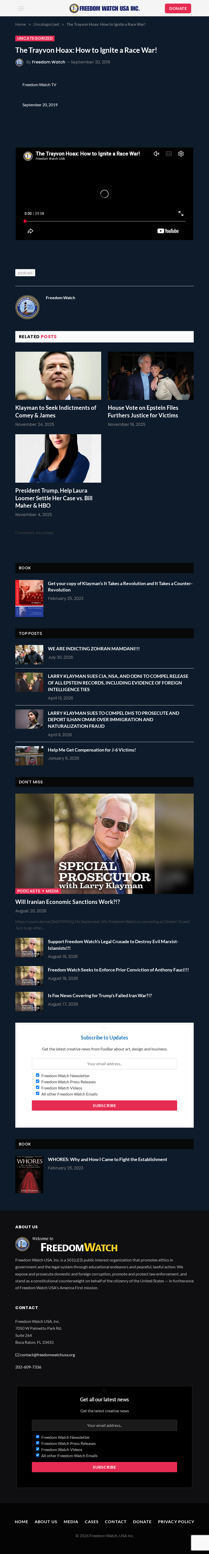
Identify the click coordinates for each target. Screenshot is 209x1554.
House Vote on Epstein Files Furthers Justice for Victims (143, 411)
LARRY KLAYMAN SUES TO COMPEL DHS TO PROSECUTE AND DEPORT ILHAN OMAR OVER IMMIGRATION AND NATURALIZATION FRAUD (113, 719)
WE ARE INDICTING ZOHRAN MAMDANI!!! (94, 648)
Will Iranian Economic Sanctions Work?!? (67, 901)
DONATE (178, 8)
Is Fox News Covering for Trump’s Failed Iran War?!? (100, 995)
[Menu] (21, 8)
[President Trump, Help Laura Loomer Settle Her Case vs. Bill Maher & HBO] (58, 458)
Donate (142, 1521)
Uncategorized (35, 38)
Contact (116, 1521)
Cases (92, 1521)
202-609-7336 (28, 1366)
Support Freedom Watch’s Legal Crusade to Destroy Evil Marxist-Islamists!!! (113, 945)
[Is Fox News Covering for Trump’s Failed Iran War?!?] (30, 1001)
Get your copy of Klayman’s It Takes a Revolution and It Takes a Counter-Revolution (120, 587)
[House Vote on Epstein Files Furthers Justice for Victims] (151, 376)
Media (71, 1521)
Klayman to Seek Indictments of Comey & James (55, 411)
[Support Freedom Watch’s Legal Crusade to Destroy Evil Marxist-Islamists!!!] (30, 947)
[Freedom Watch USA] (104, 8)
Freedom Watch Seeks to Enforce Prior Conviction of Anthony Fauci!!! (118, 969)
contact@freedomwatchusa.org (47, 1354)
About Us (46, 1521)
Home (21, 1521)
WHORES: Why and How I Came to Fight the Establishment (107, 1159)
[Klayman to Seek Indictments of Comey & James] (58, 376)
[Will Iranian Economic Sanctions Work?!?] (104, 844)
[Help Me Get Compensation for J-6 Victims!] (30, 756)
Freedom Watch (48, 62)
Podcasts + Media (38, 891)
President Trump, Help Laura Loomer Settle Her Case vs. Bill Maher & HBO (54, 498)
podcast (25, 272)
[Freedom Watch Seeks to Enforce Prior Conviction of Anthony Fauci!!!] (30, 975)
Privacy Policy (176, 1521)
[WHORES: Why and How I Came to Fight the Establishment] (29, 1174)
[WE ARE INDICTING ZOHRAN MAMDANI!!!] (30, 654)
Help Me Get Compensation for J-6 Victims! (92, 750)
